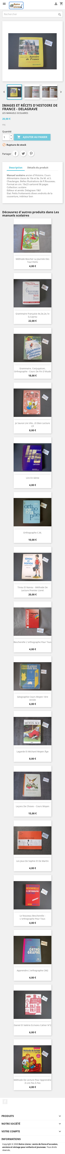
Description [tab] (15, 167)
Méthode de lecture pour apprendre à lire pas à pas (32, 1081)
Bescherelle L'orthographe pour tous (32, 642)
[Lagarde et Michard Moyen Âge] (32, 731)
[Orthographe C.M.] (32, 512)
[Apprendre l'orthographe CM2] (32, 950)
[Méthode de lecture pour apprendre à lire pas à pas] (32, 1059)
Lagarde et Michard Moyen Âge (33, 751)
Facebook (5, 1101)
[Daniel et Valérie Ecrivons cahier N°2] (32, 1005)
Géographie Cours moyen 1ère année (32, 698)
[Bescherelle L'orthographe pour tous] (32, 621)
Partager (15, 153)
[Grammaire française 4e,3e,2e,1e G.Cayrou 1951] (32, 293)
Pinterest (31, 153)
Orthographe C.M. (32, 532)
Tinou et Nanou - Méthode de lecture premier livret (33, 589)
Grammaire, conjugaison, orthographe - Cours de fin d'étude (32, 370)
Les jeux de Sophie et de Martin (32, 861)
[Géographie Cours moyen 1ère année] (32, 676)
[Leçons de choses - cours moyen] (32, 786)
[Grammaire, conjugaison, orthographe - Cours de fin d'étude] (32, 348)
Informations (11, 1139)
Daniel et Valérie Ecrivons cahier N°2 (32, 1025)
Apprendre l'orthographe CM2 (32, 970)
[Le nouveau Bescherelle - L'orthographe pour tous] (32, 895)
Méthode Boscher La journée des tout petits (32, 260)
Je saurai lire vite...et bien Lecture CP (32, 425)
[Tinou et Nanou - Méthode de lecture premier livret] (32, 567)
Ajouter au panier (32, 137)
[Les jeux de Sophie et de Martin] (32, 840)
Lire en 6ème (32, 477)
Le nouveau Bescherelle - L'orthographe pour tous (32, 917)
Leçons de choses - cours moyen (32, 806)
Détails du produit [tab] (37, 167)
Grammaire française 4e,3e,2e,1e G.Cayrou (32, 315)
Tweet (23, 153)
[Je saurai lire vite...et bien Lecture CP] (32, 403)
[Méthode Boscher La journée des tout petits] (32, 238)
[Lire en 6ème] (32, 457)
